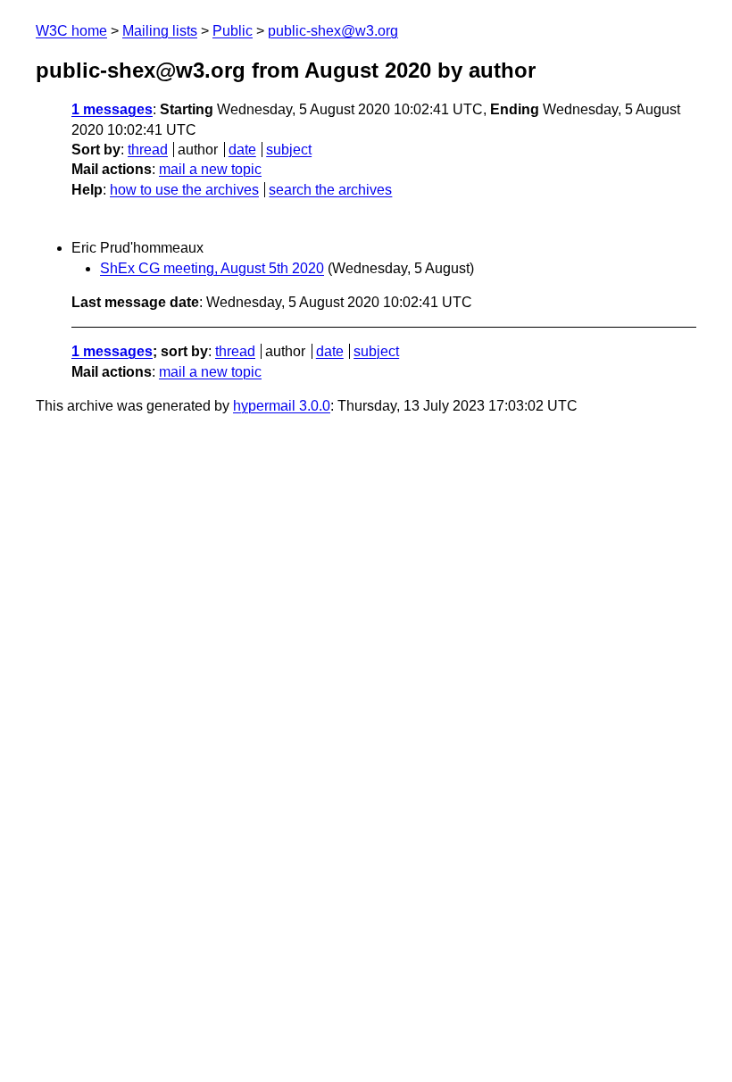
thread (148, 149)
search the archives (330, 189)
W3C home (71, 30)
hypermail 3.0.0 (281, 405)
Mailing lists (159, 30)
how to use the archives (184, 189)
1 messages (112, 109)
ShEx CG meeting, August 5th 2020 (212, 268)
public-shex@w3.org (333, 30)
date (242, 149)
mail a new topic (210, 169)
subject (289, 149)
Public (232, 30)
